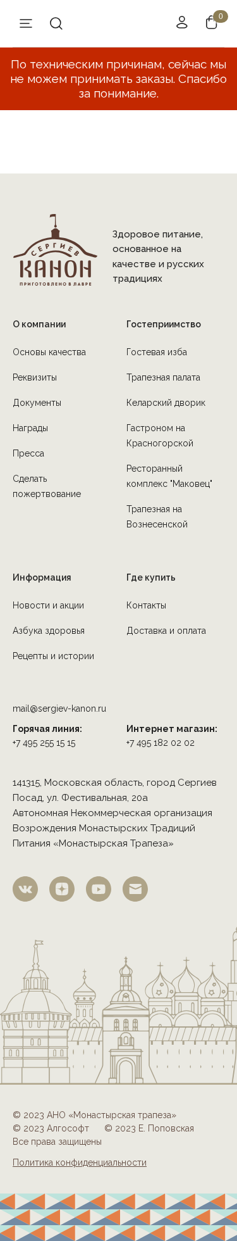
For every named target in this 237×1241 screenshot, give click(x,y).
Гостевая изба (156, 352)
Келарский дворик (165, 403)
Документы (37, 403)
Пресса (28, 453)
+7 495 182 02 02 (160, 743)
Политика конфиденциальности (80, 1162)
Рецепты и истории (53, 656)
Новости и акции (48, 605)
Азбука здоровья (49, 631)
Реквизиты (35, 377)
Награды (30, 428)
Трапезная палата (163, 377)
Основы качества (49, 352)
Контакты (146, 605)
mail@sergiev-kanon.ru (59, 708)
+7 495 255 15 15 (44, 743)
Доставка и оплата (166, 631)
